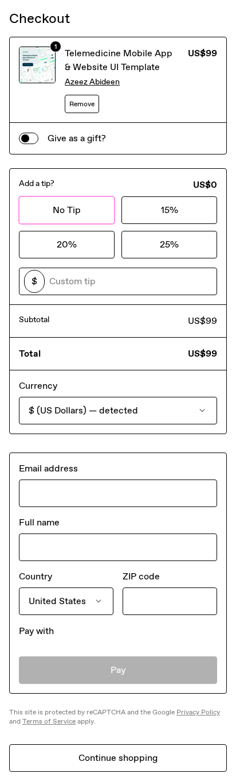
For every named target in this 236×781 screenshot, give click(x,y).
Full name (39, 522)
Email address (48, 468)
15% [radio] (169, 209)
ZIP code (141, 576)
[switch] (28, 138)
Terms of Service (49, 721)
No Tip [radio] (67, 209)
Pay (118, 669)
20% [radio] (67, 244)
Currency (38, 385)
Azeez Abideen (92, 82)
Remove (82, 104)
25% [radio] (169, 244)
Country (35, 576)
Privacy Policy (198, 712)
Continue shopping (118, 757)
